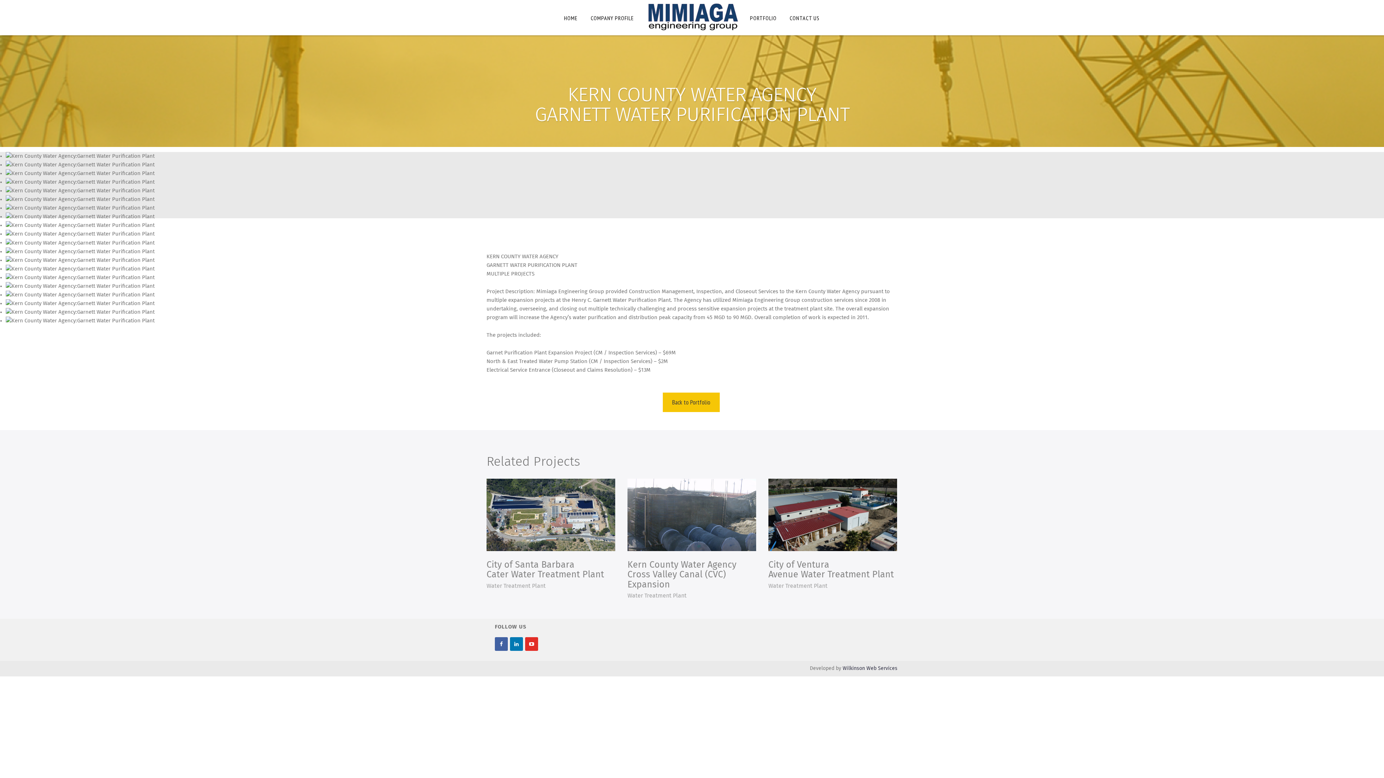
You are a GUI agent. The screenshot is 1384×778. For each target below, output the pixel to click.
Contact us (805, 18)
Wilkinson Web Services (870, 668)
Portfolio (763, 18)
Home (571, 18)
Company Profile (612, 18)
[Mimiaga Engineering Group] (692, 16)
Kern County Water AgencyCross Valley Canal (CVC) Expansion (681, 574)
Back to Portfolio (691, 402)
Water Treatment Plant (516, 586)
